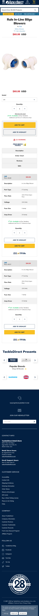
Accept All (23, 613)
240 (5, 262)
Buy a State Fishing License (10, 498)
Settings (5, 613)
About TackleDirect (7, 516)
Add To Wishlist (19, 132)
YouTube (8, 558)
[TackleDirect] (15, 2)
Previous (4, 360)
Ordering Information (8, 486)
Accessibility (5, 477)
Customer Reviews (7, 522)
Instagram (9, 554)
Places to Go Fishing (8, 501)
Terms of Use (18, 603)
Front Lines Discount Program (11, 531)
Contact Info (5, 480)
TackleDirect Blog (11, 546)
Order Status (6, 489)
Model (4, 95)
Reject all (14, 613)
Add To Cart (19, 125)
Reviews (19, 161)
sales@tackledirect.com (9, 456)
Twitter (8, 566)
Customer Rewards (7, 528)
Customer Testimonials (8, 525)
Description (19, 151)
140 (5, 176)
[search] (35, 10)
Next (35, 360)
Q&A (19, 166)
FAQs (3, 504)
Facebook (8, 550)
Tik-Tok (8, 562)
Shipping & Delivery (8, 483)
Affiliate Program (7, 534)
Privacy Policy (27, 603)
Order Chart (19, 156)
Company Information (8, 519)
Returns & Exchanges (8, 492)
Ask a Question (20, 31)
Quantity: (19, 104)
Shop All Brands (18, 369)
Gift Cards (5, 495)
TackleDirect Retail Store (12, 441)
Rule (20, 26)
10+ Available (14, 221)
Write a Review (19, 29)
